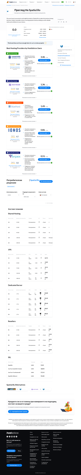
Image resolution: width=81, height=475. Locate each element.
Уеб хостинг (44, 437)
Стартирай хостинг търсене (19, 411)
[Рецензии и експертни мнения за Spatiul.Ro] (59, 22)
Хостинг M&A (13, 465)
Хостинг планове (62, 58)
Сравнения (39, 2)
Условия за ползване (32, 467)
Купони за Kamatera (57, 438)
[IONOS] (14, 130)
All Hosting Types (45, 434)
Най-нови (26, 196)
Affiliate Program (34, 443)
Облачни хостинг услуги (45, 454)
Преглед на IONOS (15, 139)
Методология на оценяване (58, 5)
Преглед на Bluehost (15, 114)
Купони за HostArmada (56, 441)
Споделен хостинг (46, 442)
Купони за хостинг (57, 2)
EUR (69, 2)
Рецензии (32, 2)
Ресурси (47, 2)
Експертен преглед (62, 53)
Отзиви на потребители (64, 55)
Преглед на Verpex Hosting (15, 165)
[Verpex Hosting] (14, 156)
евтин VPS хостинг (46, 451)
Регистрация (11, 450)
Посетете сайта (43, 60)
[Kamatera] (14, 57)
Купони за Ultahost (57, 447)
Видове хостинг (23, 2)
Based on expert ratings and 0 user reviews (14, 35)
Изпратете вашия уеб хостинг (34, 446)
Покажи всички (42, 37)
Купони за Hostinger (57, 444)
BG (75, 2)
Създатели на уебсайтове (45, 463)
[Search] (66, 2)
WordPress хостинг (46, 439)
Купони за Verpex (57, 449)
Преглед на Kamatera (15, 67)
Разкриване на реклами (69, 5)
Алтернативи (61, 62)
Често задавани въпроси (64, 60)
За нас (31, 434)
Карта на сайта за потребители (34, 440)
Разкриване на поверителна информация (33, 455)
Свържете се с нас (34, 437)
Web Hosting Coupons (56, 435)
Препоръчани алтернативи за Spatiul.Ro (65, 50)
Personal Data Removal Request (33, 459)
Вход (19, 450)
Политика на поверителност (33, 463)
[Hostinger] (14, 85)
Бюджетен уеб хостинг (45, 445)
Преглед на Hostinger (15, 91)
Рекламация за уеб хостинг (34, 450)
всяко (9, 195)
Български (44, 195)
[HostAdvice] (12, 2)
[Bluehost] (14, 106)
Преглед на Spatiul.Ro (27, 10)
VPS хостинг (44, 448)
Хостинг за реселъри (46, 459)
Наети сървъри (45, 457)
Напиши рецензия (46, 181)
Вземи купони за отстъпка (44, 63)
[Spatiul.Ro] (10, 11)
